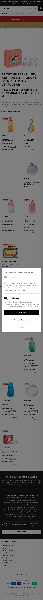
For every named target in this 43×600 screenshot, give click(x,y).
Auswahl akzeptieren (21, 320)
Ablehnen (21, 327)
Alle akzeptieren (21, 312)
